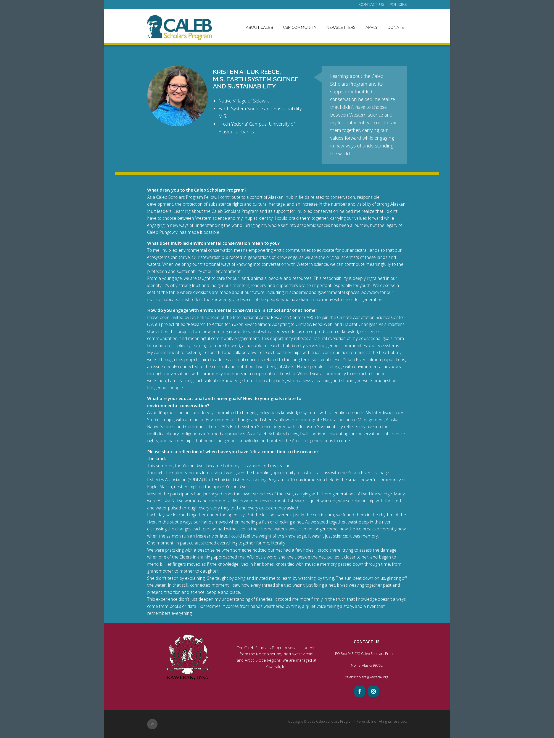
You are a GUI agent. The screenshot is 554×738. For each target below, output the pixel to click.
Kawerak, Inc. (366, 721)
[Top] (152, 724)
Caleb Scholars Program (179, 27)
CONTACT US (366, 641)
